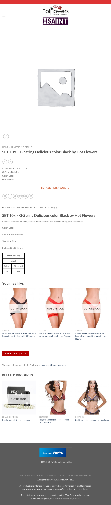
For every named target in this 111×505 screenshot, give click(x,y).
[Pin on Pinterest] (25, 196)
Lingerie (15, 147)
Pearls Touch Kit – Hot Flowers (16, 420)
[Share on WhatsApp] (4, 196)
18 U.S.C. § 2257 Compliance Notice (55, 462)
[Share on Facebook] (10, 196)
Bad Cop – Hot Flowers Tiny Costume (92, 420)
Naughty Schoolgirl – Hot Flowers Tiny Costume (54, 421)
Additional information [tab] (30, 208)
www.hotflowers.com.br (54, 365)
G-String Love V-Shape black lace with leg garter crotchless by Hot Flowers (19, 334)
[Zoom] (6, 136)
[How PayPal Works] (52, 452)
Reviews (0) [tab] (51, 208)
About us (25, 475)
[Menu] (4, 15)
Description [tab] (8, 208)
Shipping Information (79, 475)
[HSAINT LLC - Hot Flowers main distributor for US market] (55, 16)
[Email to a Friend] (20, 196)
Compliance (51, 475)
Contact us (37, 475)
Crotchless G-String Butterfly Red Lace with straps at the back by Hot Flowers (90, 336)
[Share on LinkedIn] (30, 196)
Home (5, 147)
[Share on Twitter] (15, 196)
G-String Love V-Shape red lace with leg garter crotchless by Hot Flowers (55, 334)
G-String (27, 147)
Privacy (62, 475)
